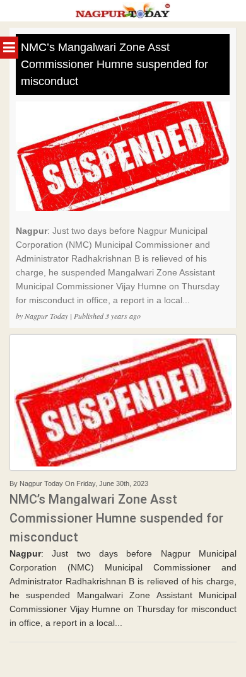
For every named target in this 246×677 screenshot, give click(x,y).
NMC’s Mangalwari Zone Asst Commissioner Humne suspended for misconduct (114, 64)
